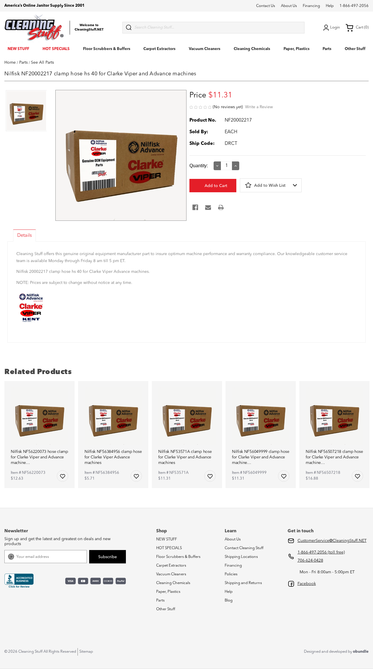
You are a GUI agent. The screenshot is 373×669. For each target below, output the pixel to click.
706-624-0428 (310, 560)
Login (335, 27)
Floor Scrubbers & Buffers (106, 49)
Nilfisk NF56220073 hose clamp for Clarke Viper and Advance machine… (39, 457)
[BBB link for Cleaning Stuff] (19, 581)
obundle (361, 652)
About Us (289, 6)
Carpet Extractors (159, 49)
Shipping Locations (241, 557)
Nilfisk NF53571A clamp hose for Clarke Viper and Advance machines (185, 457)
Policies (231, 574)
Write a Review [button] (259, 107)
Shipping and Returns (243, 583)
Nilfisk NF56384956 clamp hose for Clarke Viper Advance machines (113, 457)
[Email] (208, 207)
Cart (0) (362, 27)
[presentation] (25, 111)
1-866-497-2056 (354, 6)
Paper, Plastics (296, 49)
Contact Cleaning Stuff (244, 548)
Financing (311, 6)
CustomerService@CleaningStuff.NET (332, 541)
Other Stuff (355, 49)
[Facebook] (195, 207)
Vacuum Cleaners (204, 49)
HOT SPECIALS (56, 49)
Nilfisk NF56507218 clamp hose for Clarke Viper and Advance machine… (334, 457)
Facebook (307, 584)
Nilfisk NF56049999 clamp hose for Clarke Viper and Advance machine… (260, 457)
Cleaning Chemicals (252, 49)
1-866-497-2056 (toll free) (321, 552)
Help (330, 6)
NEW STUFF (18, 49)
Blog (229, 600)
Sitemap (86, 652)
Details (24, 235)
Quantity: (198, 165)
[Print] (221, 207)
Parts (327, 49)
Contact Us (265, 6)
